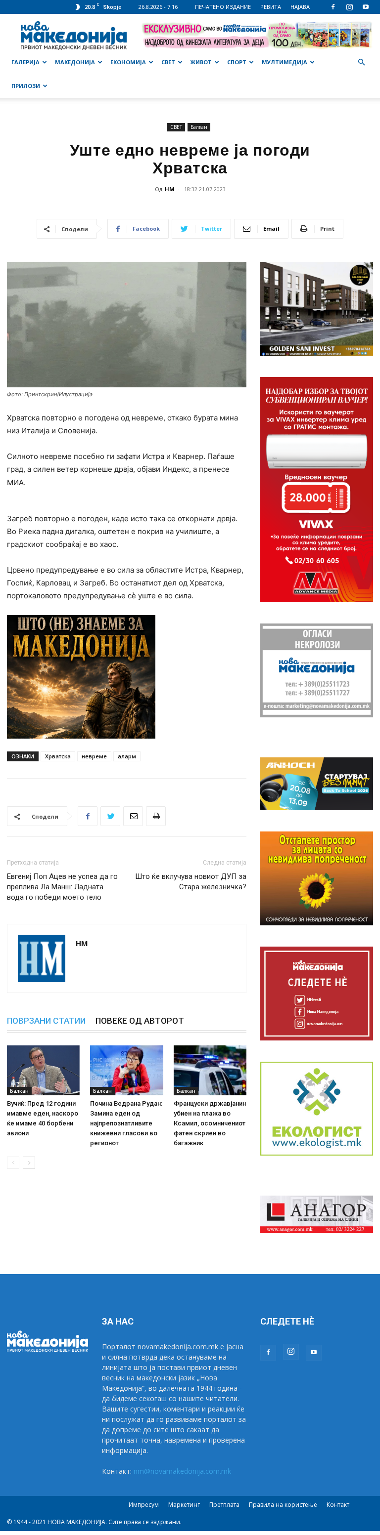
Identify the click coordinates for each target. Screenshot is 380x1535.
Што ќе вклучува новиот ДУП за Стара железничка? (190, 881)
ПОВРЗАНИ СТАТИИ (46, 1021)
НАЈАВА (300, 6)
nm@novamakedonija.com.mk (182, 1471)
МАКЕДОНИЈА (75, 62)
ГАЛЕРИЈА (25, 62)
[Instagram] (349, 7)
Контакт (338, 1504)
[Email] (133, 816)
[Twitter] (110, 816)
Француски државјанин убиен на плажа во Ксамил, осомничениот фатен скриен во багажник (210, 1123)
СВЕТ (168, 62)
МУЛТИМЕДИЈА (284, 62)
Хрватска (58, 756)
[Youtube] (365, 7)
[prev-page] (13, 1163)
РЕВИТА (270, 6)
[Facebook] (333, 7)
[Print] (156, 816)
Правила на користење (283, 1504)
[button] (361, 62)
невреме (94, 756)
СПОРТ (236, 62)
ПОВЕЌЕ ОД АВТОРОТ (139, 1021)
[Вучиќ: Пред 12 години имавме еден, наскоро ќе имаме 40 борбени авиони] (43, 1070)
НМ (170, 189)
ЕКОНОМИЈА (128, 62)
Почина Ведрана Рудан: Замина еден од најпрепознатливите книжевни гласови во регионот (126, 1123)
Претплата (224, 1504)
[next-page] (29, 1163)
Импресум (144, 1504)
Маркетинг (184, 1504)
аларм (127, 756)
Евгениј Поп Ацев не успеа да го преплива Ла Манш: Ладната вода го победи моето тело (62, 887)
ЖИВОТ (201, 62)
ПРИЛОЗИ (25, 85)
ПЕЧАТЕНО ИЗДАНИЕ (223, 6)
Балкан (198, 127)
